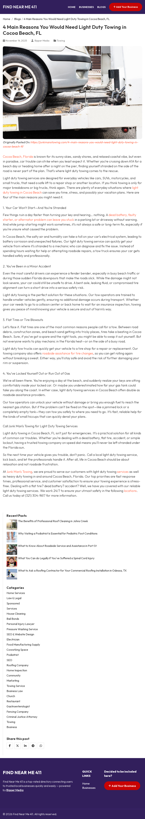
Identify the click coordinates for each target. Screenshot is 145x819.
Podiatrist (13, 655)
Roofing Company (17, 665)
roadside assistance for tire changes (67, 353)
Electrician (13, 639)
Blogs (101, 7)
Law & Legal (14, 598)
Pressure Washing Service (22, 629)
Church (11, 696)
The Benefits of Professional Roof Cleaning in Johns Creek (53, 521)
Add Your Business (127, 6)
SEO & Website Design (20, 634)
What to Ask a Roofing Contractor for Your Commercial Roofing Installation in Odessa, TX (72, 570)
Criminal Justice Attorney (22, 717)
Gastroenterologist (18, 706)
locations (130, 491)
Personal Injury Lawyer (20, 624)
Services (12, 608)
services (123, 472)
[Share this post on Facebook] (10, 746)
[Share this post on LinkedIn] (25, 746)
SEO (9, 660)
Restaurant (13, 701)
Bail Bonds (13, 618)
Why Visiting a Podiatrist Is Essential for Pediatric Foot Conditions (57, 533)
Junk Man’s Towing (19, 472)
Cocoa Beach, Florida (18, 157)
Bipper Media (15, 790)
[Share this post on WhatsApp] (41, 746)
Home (72, 7)
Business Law (15, 691)
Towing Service (16, 686)
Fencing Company (17, 711)
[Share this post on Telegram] (33, 746)
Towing (61, 40)
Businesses (86, 7)
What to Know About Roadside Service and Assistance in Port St (57, 546)
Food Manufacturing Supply (23, 644)
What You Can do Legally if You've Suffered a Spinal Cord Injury (56, 558)
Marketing (13, 680)
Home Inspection (17, 670)
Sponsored (13, 603)
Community (14, 675)
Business (12, 727)
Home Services (16, 593)
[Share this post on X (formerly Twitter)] (17, 746)
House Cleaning (16, 613)
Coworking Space (17, 649)
